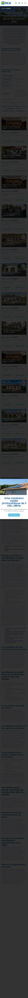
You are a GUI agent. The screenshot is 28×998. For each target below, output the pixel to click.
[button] (25, 481)
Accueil (4, 8)
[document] (14, 499)
